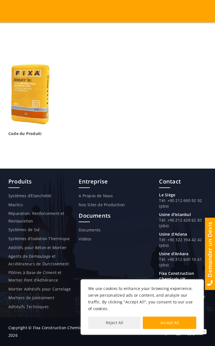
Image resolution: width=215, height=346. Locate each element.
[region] (142, 307)
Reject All (114, 322)
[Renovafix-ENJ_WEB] (30, 65)
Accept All (169, 322)
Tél (162, 239)
